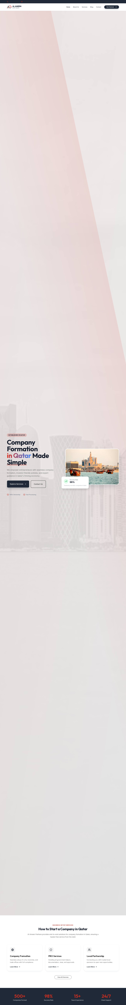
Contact (98, 7)
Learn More (14, 967)
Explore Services (16, 484)
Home (68, 7)
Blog (91, 7)
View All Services (63, 977)
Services (84, 7)
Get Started (110, 7)
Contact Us (38, 484)
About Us (76, 7)
